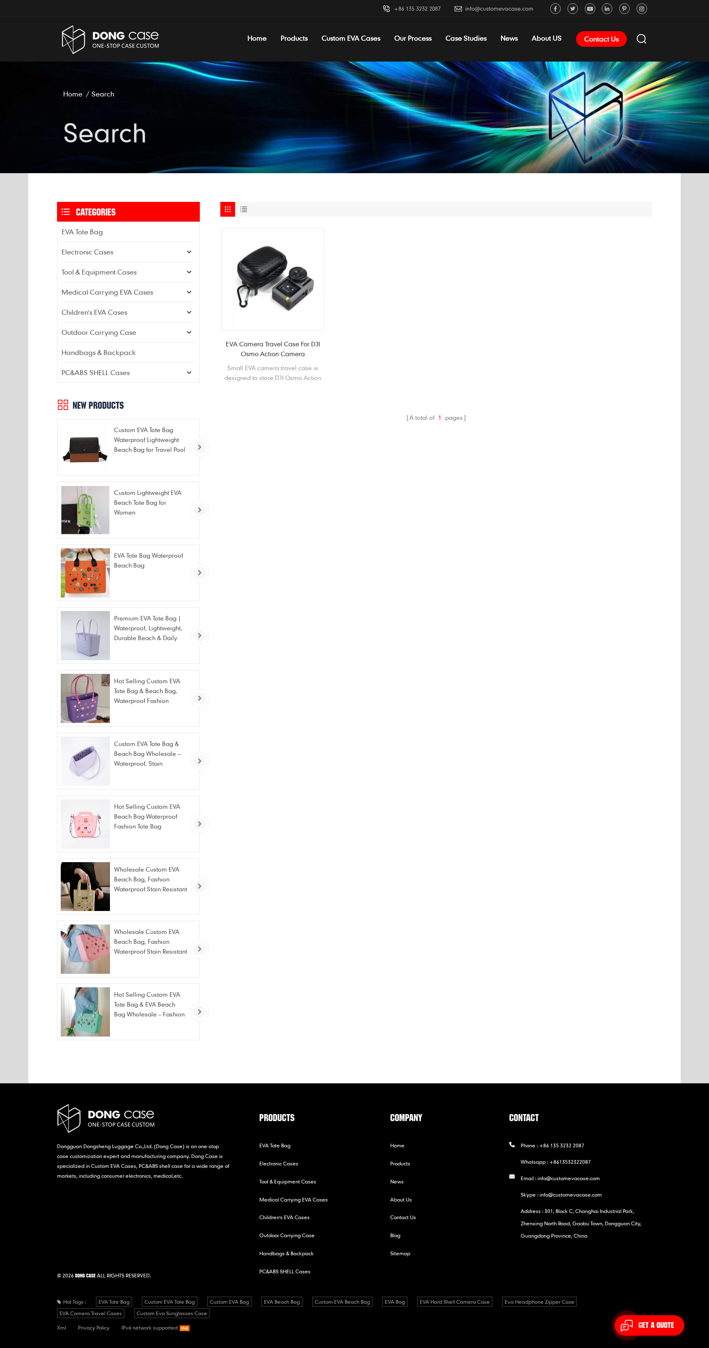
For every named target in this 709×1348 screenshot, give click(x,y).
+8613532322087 (570, 1161)
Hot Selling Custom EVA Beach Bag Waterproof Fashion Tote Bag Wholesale (147, 817)
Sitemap (400, 1253)
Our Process (413, 38)
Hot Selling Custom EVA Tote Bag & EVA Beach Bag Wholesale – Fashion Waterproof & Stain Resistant (149, 1005)
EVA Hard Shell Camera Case (455, 1301)
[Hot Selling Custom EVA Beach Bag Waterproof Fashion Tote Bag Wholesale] (85, 824)
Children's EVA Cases (94, 312)
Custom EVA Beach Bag (342, 1301)
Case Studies (466, 38)
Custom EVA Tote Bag (169, 1301)
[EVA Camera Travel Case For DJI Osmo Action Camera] (273, 279)
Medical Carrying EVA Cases (107, 292)
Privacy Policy (94, 1327)
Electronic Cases (87, 251)
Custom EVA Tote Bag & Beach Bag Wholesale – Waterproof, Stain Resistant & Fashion (147, 754)
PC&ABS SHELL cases (96, 372)
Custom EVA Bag (229, 1301)
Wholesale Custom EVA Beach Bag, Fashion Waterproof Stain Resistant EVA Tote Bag (150, 879)
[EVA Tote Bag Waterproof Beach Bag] (85, 572)
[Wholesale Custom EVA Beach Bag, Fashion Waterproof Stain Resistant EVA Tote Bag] (85, 886)
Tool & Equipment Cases (99, 272)
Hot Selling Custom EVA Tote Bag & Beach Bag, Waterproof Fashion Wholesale (147, 691)
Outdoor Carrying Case (99, 332)
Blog (395, 1235)
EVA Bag (395, 1301)
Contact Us (601, 38)
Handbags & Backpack (99, 352)
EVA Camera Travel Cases (90, 1313)
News (509, 38)
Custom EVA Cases (351, 38)
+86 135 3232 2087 (417, 8)
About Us (401, 1199)
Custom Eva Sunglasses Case (172, 1313)
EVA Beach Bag (282, 1301)
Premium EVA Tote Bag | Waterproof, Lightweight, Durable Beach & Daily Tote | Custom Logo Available (148, 628)
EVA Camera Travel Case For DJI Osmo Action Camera (273, 349)
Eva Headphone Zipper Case (539, 1301)
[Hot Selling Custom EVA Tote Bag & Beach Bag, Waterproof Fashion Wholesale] (85, 698)
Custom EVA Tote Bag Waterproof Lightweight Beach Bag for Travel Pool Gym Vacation (149, 440)
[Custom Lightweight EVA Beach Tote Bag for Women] (85, 510)
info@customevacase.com (499, 8)
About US (547, 38)
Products (294, 38)
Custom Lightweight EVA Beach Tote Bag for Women (147, 502)
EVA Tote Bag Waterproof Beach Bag (148, 560)
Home (257, 38)
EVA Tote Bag (82, 231)
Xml (61, 1327)
